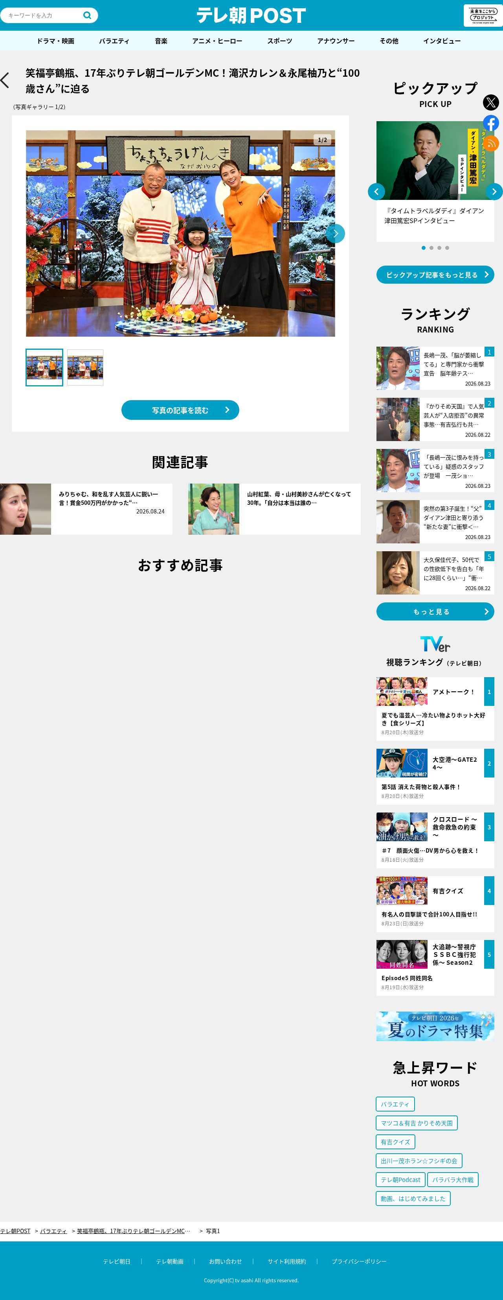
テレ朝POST (251, 15)
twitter (491, 102)
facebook (491, 123)
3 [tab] (439, 248)
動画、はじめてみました (413, 1198)
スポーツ (279, 40)
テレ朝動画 (170, 1261)
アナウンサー (336, 40)
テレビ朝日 (116, 1261)
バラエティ (114, 40)
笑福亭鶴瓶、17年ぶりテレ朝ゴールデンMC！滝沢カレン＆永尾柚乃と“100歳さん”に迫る (140, 1231)
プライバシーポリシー (359, 1261)
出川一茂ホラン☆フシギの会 (419, 1160)
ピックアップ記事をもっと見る (432, 274)
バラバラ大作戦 (453, 1179)
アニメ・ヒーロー (217, 40)
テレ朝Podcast (400, 1179)
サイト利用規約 (287, 1261)
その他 (389, 40)
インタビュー (442, 40)
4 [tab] (447, 248)
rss (491, 143)
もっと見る (432, 611)
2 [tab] (431, 248)
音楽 (161, 40)
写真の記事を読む (180, 410)
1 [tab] (424, 248)
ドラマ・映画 (55, 40)
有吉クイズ (395, 1142)
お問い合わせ (225, 1261)
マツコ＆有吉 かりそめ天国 (417, 1123)
